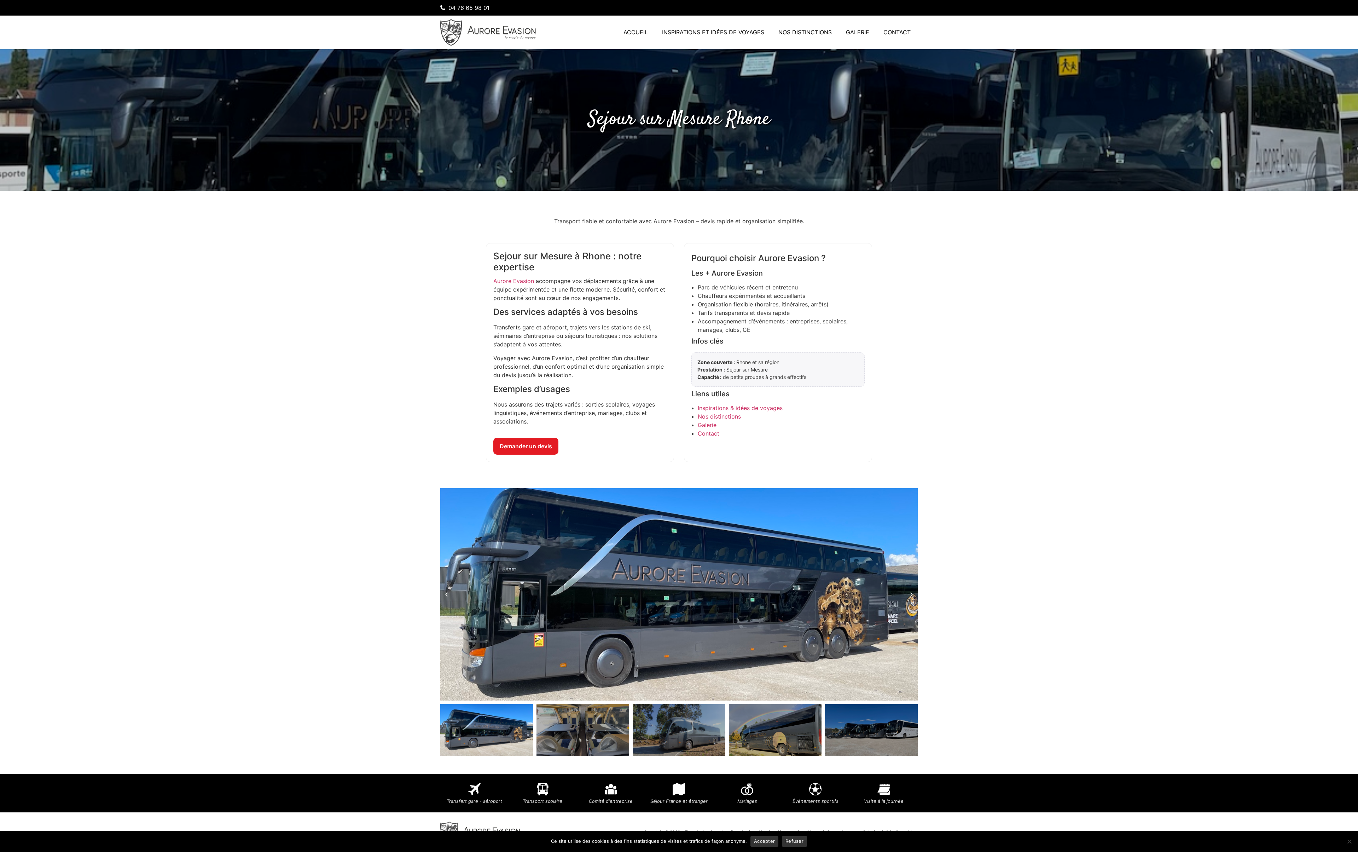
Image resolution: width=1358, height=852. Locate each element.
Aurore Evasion (513, 280)
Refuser (794, 841)
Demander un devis (526, 446)
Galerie (857, 32)
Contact (897, 32)
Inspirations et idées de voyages (713, 32)
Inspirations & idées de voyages (740, 407)
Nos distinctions (805, 32)
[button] (446, 594)
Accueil (635, 32)
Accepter (764, 841)
